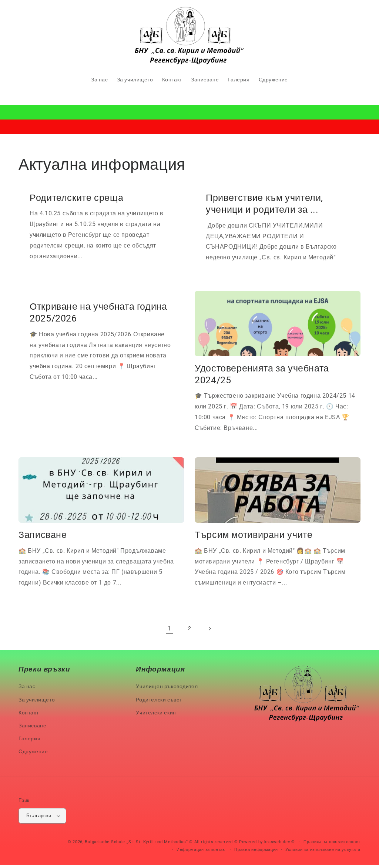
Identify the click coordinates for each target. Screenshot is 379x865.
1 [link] (169, 628)
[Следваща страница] (209, 628)
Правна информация (256, 849)
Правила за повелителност (331, 841)
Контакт (28, 713)
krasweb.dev (277, 841)
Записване (43, 534)
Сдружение (33, 751)
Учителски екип (156, 713)
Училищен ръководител (167, 686)
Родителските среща (76, 197)
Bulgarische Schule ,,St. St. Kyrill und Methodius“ (136, 841)
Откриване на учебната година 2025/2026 (98, 312)
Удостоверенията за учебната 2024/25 (262, 374)
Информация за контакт (202, 849)
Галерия (29, 738)
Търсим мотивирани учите (254, 534)
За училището (37, 700)
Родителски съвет (159, 700)
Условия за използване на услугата (322, 849)
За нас (27, 686)
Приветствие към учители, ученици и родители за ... (264, 203)
